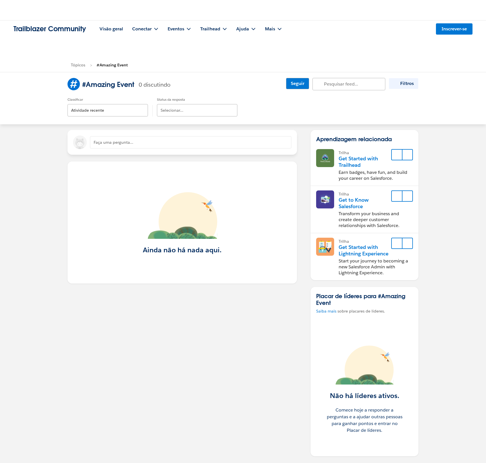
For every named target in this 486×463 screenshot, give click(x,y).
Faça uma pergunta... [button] (113, 142)
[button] (407, 155)
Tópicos (78, 65)
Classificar (75, 99)
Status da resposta (171, 99)
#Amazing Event (112, 65)
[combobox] (108, 105)
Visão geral (111, 29)
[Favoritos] (397, 155)
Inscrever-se (454, 29)
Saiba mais (326, 311)
